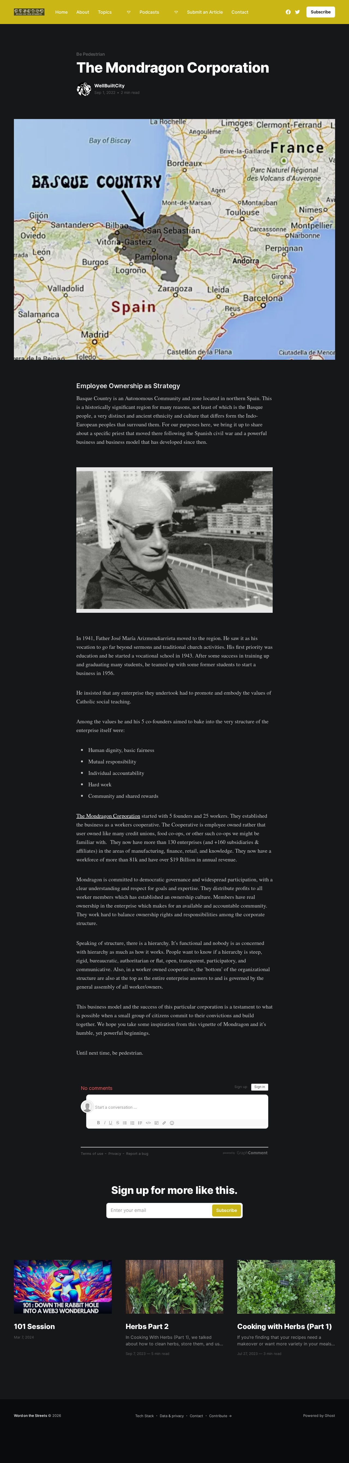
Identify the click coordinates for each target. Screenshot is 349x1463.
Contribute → (220, 1416)
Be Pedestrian (90, 54)
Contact (239, 12)
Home (61, 12)
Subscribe (320, 11)
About (82, 12)
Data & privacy (172, 1416)
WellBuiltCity (109, 85)
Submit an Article (205, 12)
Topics (105, 12)
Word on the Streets (30, 1415)
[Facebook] (288, 12)
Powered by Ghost (319, 1415)
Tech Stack (144, 1416)
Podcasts (149, 12)
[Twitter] (297, 12)
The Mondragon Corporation (108, 815)
